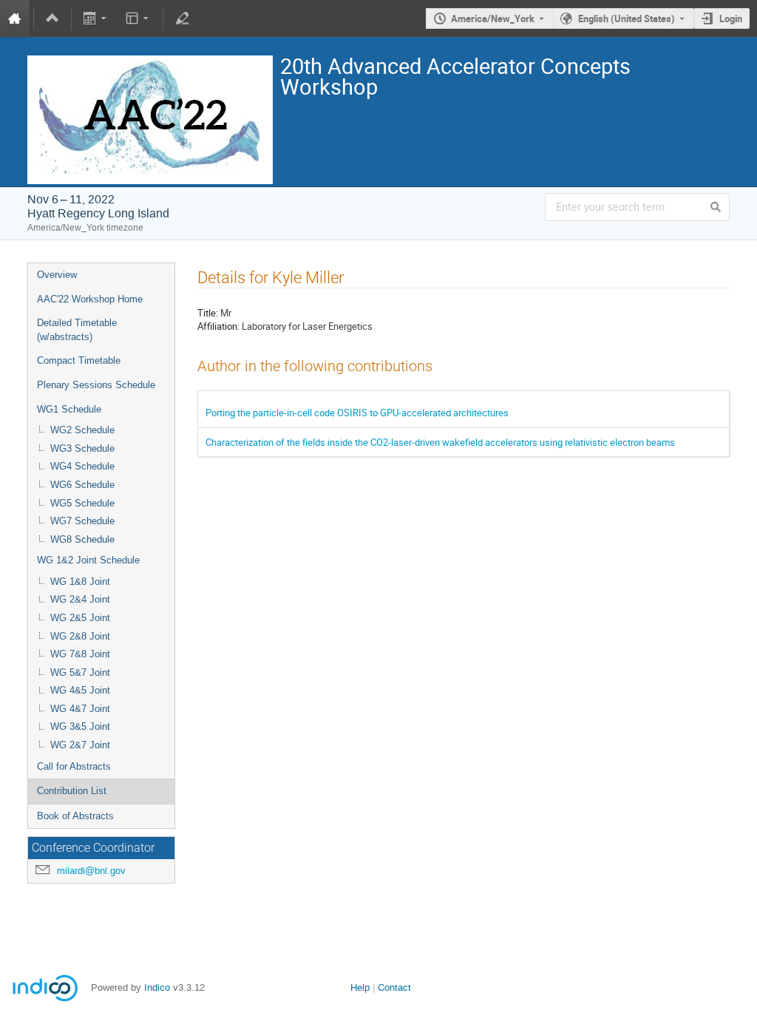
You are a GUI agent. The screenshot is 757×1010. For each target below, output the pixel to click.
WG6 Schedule (82, 484)
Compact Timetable (78, 360)
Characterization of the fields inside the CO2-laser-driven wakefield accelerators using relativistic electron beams (440, 442)
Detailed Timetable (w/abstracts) (77, 329)
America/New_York (492, 18)
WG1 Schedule (69, 409)
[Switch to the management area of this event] (182, 18)
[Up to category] (52, 18)
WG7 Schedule (82, 520)
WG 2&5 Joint (80, 617)
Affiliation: (218, 326)
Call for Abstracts (74, 766)
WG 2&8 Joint (80, 636)
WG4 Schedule (82, 466)
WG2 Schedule (82, 429)
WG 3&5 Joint (80, 726)
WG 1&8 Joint (80, 581)
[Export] (96, 18)
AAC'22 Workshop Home (90, 299)
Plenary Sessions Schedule (96, 384)
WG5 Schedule (82, 503)
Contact (394, 987)
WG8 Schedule (82, 539)
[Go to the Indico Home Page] (15, 18)
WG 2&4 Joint (80, 599)
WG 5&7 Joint (80, 672)
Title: (207, 312)
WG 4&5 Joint (80, 690)
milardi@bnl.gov (91, 870)
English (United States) (626, 18)
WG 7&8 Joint (80, 654)
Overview (57, 274)
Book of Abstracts (75, 815)
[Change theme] (138, 18)
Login (730, 18)
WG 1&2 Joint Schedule (88, 560)
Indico (157, 987)
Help (360, 987)
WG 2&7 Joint (80, 744)
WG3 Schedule (82, 448)
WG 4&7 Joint (80, 708)
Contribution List (71, 790)
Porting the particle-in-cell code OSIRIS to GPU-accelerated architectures (357, 412)
